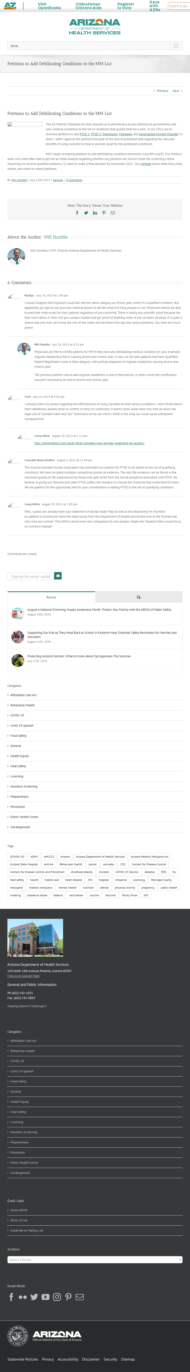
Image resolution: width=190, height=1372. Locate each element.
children (104, 872)
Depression (110, 134)
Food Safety (18, 736)
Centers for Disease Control (149, 864)
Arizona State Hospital (24, 864)
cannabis (108, 864)
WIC (146, 895)
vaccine (94, 895)
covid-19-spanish (21, 725)
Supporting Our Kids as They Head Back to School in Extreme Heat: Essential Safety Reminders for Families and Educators (102, 635)
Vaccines (110, 895)
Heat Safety (18, 766)
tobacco (58, 895)
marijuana (16, 887)
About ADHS (18, 1210)
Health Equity (19, 756)
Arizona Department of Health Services (100, 856)
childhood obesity (82, 872)
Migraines (125, 134)
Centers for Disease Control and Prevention (37, 872)
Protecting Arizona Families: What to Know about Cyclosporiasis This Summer (79, 656)
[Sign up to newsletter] (58, 576)
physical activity (125, 887)
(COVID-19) (17, 856)
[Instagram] (57, 1297)
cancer (93, 864)
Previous (162, 91)
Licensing (16, 776)
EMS (163, 872)
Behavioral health (71, 864)
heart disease (73, 880)
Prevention (17, 807)
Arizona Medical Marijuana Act (149, 856)
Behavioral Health (22, 705)
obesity (104, 887)
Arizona (65, 856)
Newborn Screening (23, 786)
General (58, 180)
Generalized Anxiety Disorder (158, 134)
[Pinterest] (68, 1297)
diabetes (149, 872)
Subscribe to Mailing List (26, 1230)
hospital (104, 880)
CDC (123, 864)
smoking (15, 895)
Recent (51, 597)
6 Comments (74, 180)
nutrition (88, 887)
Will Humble (19, 180)
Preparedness (19, 796)
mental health (67, 887)
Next (176, 91)
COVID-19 (17, 715)
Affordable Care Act (23, 695)
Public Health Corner (24, 817)
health (34, 880)
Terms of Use (18, 1220)
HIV (90, 880)
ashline (48, 864)
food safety (17, 880)
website (146, 164)
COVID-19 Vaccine (127, 872)
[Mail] (80, 1297)
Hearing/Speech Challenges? (27, 1006)
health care (52, 880)
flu (174, 872)
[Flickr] (23, 1297)
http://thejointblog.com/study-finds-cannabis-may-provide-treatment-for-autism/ (89, 443)
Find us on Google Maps (23, 976)
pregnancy (148, 887)
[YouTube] (45, 1297)
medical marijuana (40, 887)
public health (169, 887)
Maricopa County (161, 880)
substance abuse (37, 895)
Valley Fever (130, 895)
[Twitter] (34, 1297)
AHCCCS (49, 856)
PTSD (83, 134)
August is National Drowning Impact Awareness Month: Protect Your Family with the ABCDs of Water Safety (99, 609)
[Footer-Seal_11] (44, 1327)
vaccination (76, 895)
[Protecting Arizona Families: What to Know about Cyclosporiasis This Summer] (17, 656)
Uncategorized (20, 827)
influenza (121, 880)
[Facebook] (11, 1297)
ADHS (34, 856)
